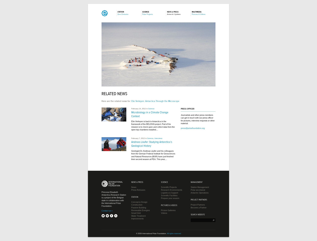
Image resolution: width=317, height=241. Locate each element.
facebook (111, 215)
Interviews (158, 138)
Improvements (137, 219)
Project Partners (198, 205)
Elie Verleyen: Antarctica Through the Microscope (155, 101)
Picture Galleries (168, 210)
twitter (103, 215)
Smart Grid (136, 213)
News (133, 187)
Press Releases (138, 190)
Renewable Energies (140, 210)
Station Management (200, 187)
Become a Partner (199, 208)
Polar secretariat (198, 190)
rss (115, 215)
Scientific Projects (169, 187)
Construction (136, 205)
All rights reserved (174, 233)
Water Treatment (138, 216)
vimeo (107, 215)
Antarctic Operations (200, 193)
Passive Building (138, 208)
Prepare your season (170, 198)
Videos (164, 213)
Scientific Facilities (169, 195)
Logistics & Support (169, 193)
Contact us (106, 211)
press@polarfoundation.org (193, 128)
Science (151, 109)
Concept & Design (139, 202)
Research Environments (171, 190)
